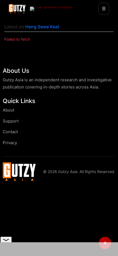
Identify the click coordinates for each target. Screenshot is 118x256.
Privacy (10, 142)
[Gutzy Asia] (17, 8)
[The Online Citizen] (51, 9)
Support (11, 121)
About (8, 110)
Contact (10, 131)
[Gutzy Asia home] (19, 171)
